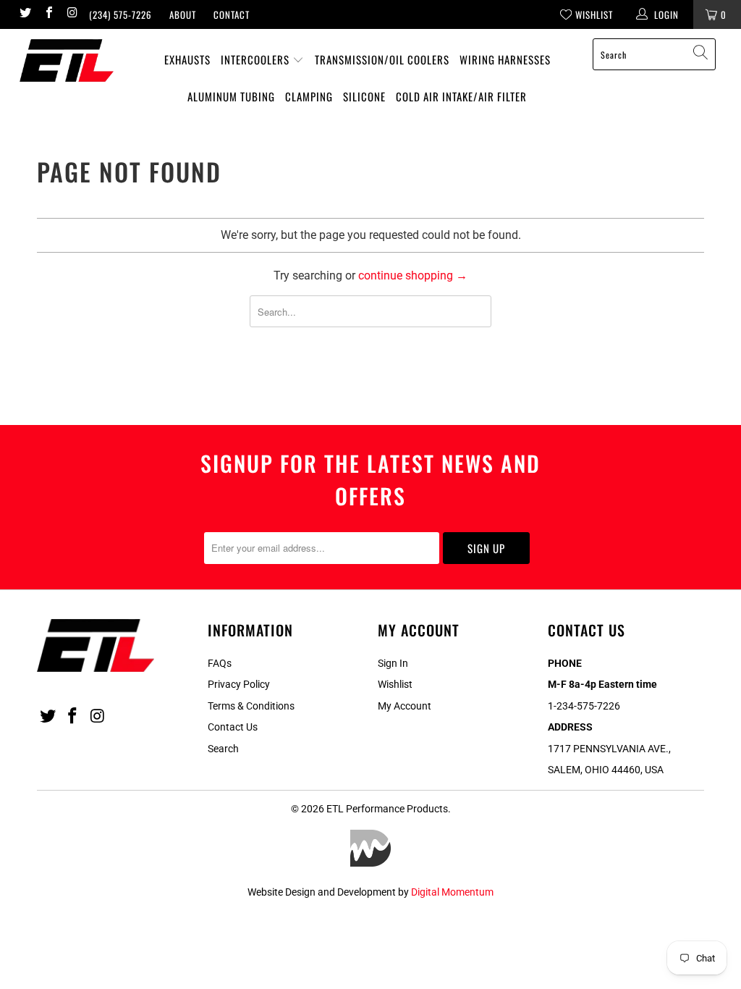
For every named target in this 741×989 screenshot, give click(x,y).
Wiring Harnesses (505, 59)
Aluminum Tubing (231, 96)
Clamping (309, 96)
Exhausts (187, 59)
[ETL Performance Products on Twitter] (24, 14)
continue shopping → (412, 275)
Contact (231, 14)
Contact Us (233, 727)
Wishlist (395, 684)
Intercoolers (256, 59)
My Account (404, 706)
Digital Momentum (452, 892)
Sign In (393, 663)
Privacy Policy (239, 684)
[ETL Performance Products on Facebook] (47, 14)
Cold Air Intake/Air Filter (461, 96)
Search (223, 748)
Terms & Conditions (251, 706)
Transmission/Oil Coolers (382, 59)
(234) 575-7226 (120, 14)
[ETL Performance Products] (66, 60)
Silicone (364, 96)
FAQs (220, 663)
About (182, 14)
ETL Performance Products (387, 809)
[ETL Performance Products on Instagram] (71, 14)
